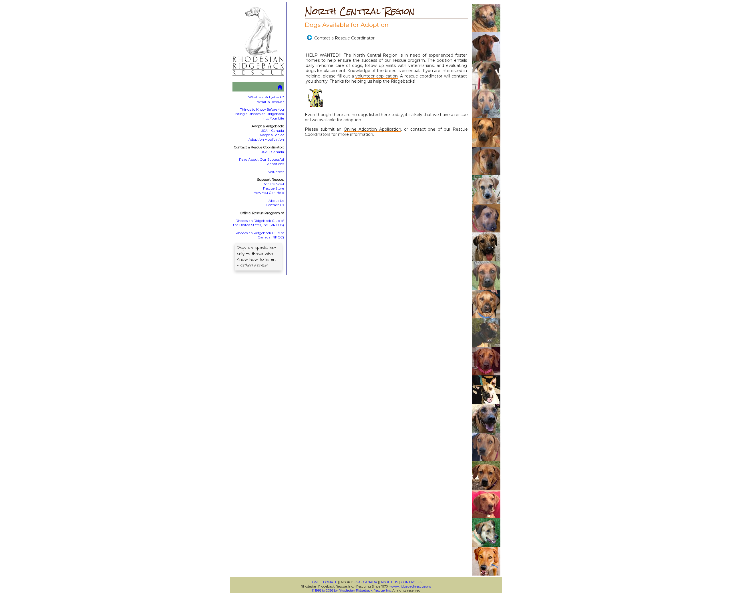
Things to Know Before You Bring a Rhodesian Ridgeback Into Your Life (259, 113)
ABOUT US (389, 582)
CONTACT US (411, 582)
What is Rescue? (270, 102)
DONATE (330, 582)
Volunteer (276, 172)
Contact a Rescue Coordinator (344, 38)
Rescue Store (273, 188)
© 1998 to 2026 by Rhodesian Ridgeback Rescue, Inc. (351, 590)
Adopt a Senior (272, 135)
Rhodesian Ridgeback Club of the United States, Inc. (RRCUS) (258, 222)
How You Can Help (269, 192)
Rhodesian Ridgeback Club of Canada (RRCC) (260, 235)
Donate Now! (273, 184)
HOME (315, 582)
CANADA (370, 582)
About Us (276, 200)
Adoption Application (266, 139)
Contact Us (275, 205)
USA (264, 130)
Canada (277, 130)
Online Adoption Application (372, 129)
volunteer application (376, 76)
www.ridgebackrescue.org (410, 586)
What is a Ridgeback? (266, 97)
